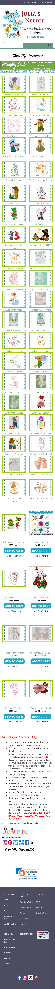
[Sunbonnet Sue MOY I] (41, 402)
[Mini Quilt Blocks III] (41, 523)
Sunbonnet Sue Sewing (41, 474)
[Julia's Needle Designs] (27, 24)
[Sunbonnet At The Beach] (14, 258)
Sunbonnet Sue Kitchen (14, 653)
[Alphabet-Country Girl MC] (41, 84)
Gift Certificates (26, 934)
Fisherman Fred (41, 136)
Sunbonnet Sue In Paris (14, 392)
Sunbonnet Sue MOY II (14, 433)
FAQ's (6, 911)
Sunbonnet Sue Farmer (41, 351)
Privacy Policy (40, 907)
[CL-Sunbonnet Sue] (14, 125)
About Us (7, 900)
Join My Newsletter (10, 924)
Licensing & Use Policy (9, 917)
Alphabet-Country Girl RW (14, 115)
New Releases (24, 918)
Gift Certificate (33, 2)
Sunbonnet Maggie (41, 203)
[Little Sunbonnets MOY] (41, 145)
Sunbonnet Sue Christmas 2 (40, 289)
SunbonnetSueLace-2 (14, 413)
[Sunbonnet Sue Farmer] (41, 340)
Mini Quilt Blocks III (41, 542)
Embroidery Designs (26, 902)
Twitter (6, 964)
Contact (6, 905)
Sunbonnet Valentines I (14, 708)
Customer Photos (25, 907)
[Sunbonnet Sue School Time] (14, 464)
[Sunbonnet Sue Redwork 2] (41, 443)
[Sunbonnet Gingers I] (41, 578)
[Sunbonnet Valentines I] (14, 689)
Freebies (22, 913)
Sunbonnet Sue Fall (14, 351)
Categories (3, 43)
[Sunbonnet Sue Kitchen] (14, 633)
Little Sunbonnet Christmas (14, 542)
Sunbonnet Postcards (14, 454)
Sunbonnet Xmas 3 (14, 309)
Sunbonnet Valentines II (41, 708)
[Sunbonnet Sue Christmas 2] (41, 278)
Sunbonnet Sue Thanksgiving (14, 499)
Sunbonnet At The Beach (14, 268)
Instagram (7, 953)
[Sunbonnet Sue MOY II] (14, 422)
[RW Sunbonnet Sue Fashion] (41, 169)
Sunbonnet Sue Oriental (41, 433)
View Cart (49, 3)
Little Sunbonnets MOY (41, 156)
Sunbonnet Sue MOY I (41, 413)
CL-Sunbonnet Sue (14, 136)
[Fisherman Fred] (41, 125)
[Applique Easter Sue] (41, 104)
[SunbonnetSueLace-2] (14, 402)
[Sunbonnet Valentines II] (41, 689)
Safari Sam (14, 203)
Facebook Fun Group (11, 947)
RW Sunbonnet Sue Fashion (41, 180)
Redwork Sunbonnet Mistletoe (14, 181)
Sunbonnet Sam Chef (41, 224)
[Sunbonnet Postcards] (14, 443)
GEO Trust (39, 902)
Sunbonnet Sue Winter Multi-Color (41, 499)
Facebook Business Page (10, 940)
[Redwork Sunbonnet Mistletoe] (14, 169)
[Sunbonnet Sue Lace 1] (41, 381)
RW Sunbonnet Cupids (14, 597)
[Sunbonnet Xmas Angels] (41, 299)
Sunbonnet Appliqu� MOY (41, 245)
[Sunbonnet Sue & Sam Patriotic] (14, 234)
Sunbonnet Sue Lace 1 (41, 392)
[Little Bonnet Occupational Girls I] (14, 145)
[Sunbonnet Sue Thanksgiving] (14, 487)
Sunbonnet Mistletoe (14, 224)
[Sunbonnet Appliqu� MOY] (41, 234)
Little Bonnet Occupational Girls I (14, 158)
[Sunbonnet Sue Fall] (14, 340)
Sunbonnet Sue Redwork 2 (41, 454)
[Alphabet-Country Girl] (14, 84)
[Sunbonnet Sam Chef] (41, 213)
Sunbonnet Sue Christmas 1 (14, 289)
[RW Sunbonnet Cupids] (14, 578)
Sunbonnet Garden (14, 371)
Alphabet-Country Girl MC (41, 94)
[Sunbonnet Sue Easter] (41, 319)
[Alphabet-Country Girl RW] (14, 104)
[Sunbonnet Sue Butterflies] (41, 258)
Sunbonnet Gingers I (40, 597)
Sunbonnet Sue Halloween (41, 371)
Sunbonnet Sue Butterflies (41, 268)
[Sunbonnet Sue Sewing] (41, 464)
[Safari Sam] (14, 193)
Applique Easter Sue (41, 115)
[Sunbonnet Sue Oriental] (41, 422)
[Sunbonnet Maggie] (41, 193)
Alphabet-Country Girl (14, 94)
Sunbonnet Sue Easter (41, 330)
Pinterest (7, 958)
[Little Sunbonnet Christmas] (14, 523)
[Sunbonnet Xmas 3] (14, 299)
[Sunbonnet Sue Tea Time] (41, 633)
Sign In (22, 2)
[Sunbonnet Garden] (14, 361)
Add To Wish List (14, 556)
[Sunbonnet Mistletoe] (14, 213)
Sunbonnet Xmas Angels (41, 309)
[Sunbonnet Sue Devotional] (14, 319)
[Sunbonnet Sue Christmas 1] (14, 278)
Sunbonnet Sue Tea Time (40, 653)
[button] (27, 874)
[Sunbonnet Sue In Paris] (14, 381)
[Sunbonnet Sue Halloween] (41, 361)
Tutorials (22, 924)
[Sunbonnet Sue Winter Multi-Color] (41, 487)
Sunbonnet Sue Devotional (14, 330)
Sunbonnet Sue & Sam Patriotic (14, 246)
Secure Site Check (41, 913)
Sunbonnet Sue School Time (14, 476)
